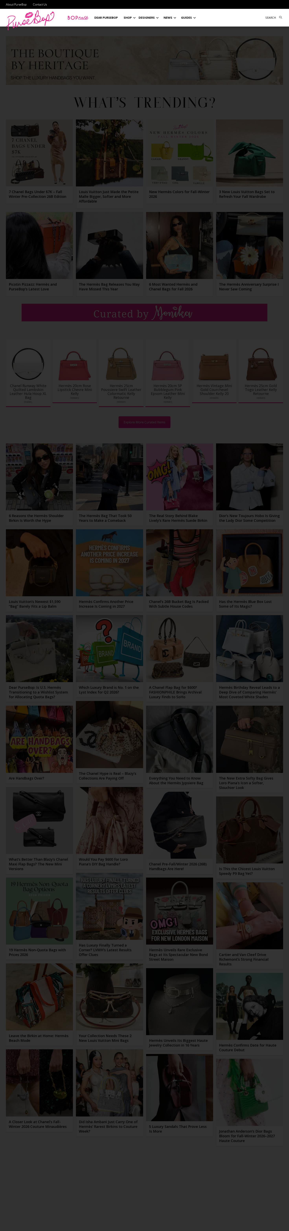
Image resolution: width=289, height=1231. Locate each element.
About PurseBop (16, 4)
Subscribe (211, 1224)
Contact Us (40, 4)
